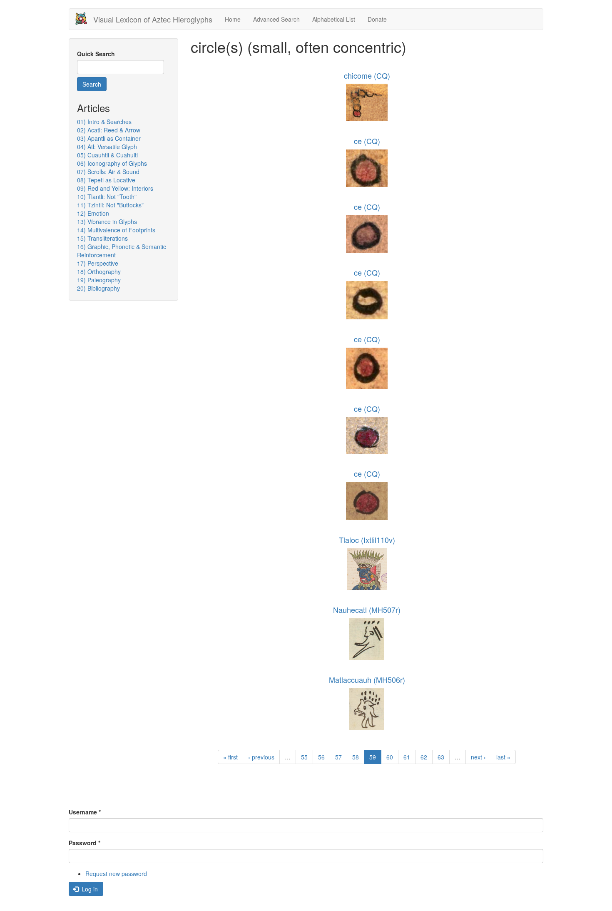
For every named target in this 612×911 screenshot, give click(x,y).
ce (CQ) (367, 140)
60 (389, 757)
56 (321, 757)
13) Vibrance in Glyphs (107, 221)
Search (91, 84)
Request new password (116, 873)
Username (85, 812)
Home (233, 19)
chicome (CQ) (367, 75)
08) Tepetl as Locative (106, 180)
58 (355, 757)
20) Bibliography (98, 288)
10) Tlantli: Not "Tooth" (107, 196)
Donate (377, 19)
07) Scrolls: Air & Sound (108, 171)
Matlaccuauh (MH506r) (367, 679)
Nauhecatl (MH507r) (367, 609)
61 (406, 757)
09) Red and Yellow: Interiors (115, 188)
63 (441, 757)
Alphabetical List (333, 19)
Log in (89, 889)
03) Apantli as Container (109, 138)
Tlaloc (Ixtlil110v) (367, 539)
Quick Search (96, 54)
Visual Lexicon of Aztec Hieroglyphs (152, 19)
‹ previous (261, 757)
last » (503, 757)
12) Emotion (93, 213)
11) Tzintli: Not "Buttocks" (110, 205)
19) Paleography (99, 280)
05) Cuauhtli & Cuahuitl (107, 155)
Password (84, 843)
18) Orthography (99, 271)
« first (230, 757)
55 (304, 757)
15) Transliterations (102, 238)
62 (423, 757)
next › (478, 757)
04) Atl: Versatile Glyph (107, 146)
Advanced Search (276, 19)
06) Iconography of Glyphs (112, 163)
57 (338, 757)
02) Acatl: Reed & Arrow (108, 130)
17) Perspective (97, 263)
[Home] (84, 18)
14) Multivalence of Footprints (116, 230)
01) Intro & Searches (104, 121)
